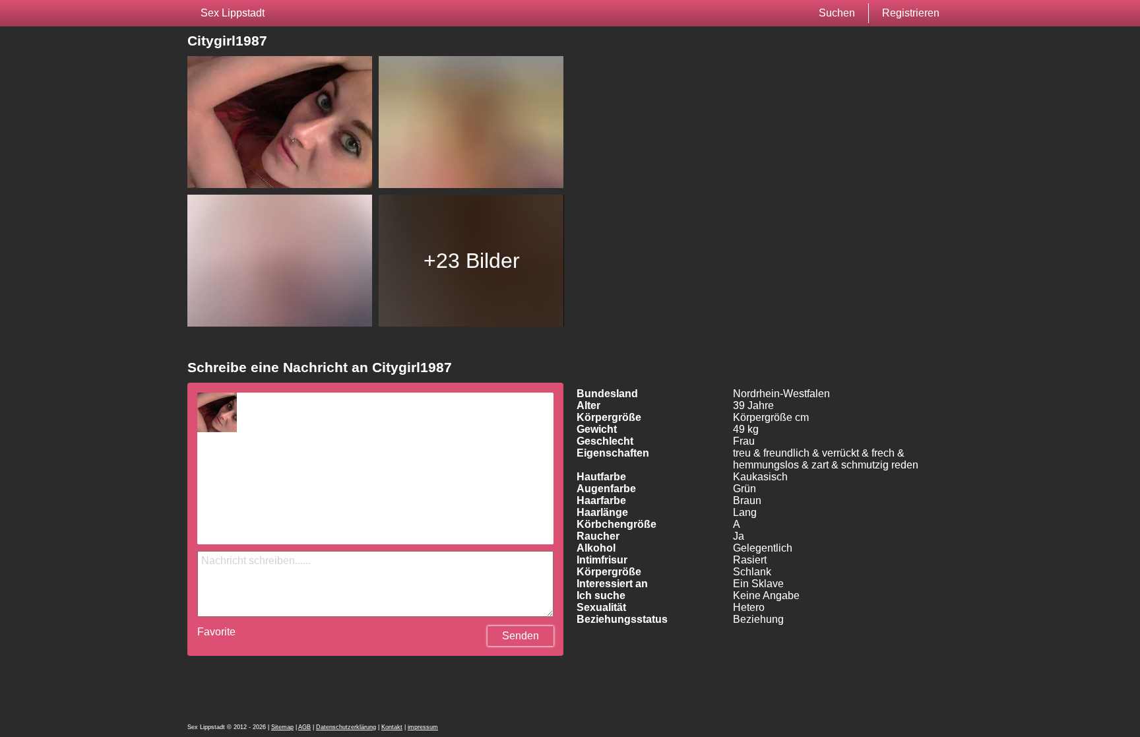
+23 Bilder (472, 260)
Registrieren (910, 12)
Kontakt (391, 727)
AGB (304, 727)
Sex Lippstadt (233, 12)
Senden (520, 635)
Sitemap (282, 727)
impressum (423, 727)
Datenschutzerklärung (346, 727)
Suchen (837, 12)
